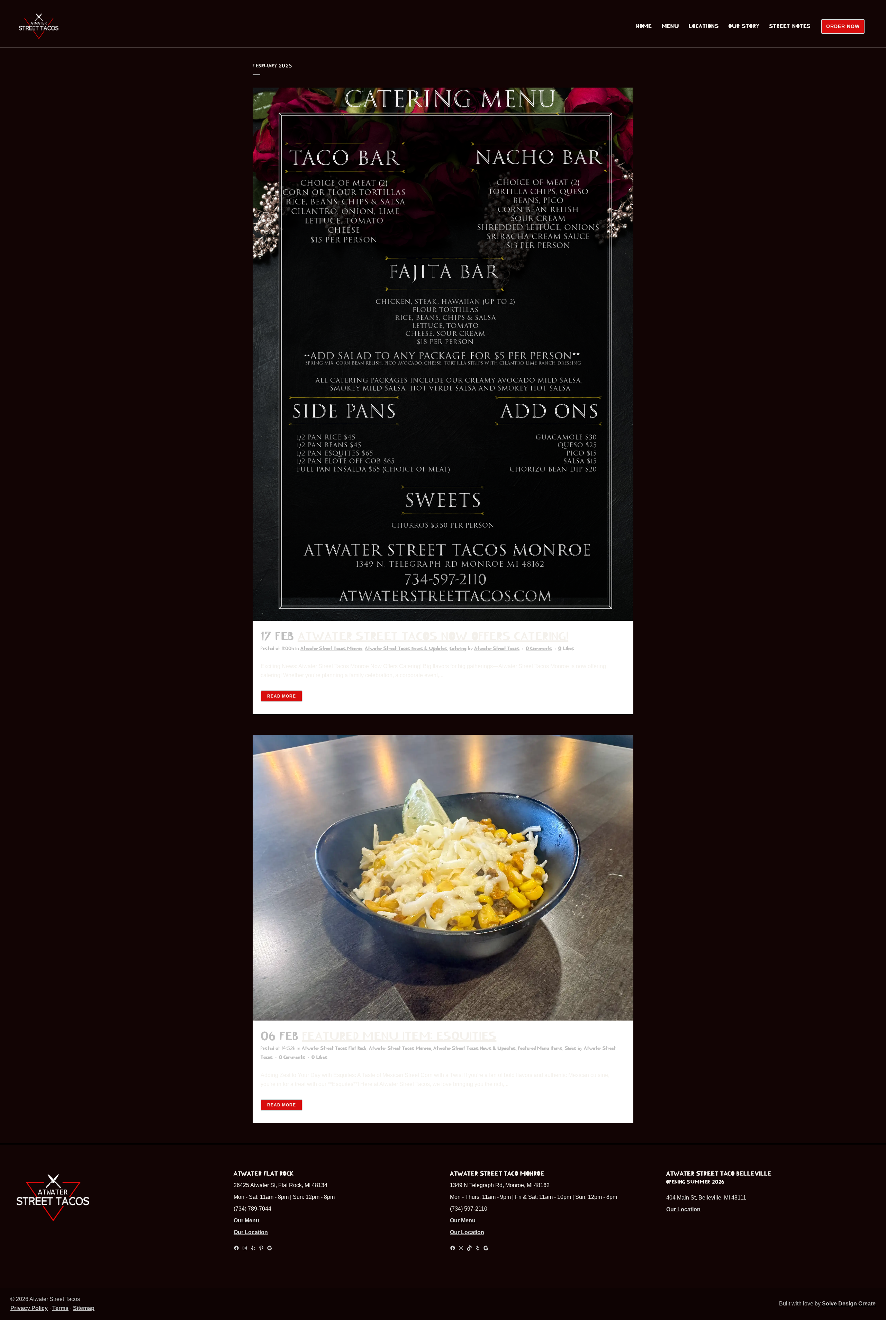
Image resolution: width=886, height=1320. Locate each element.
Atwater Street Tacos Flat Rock (334, 1048)
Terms (60, 1308)
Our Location (251, 1232)
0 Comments (539, 648)
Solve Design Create (849, 1303)
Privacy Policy (29, 1308)
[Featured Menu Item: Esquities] (443, 878)
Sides (570, 1048)
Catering (458, 648)
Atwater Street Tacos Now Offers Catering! (433, 636)
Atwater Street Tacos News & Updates (406, 648)
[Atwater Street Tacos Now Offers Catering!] (443, 354)
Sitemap (83, 1308)
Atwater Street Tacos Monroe (331, 648)
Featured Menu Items (540, 1048)
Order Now (843, 26)
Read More (281, 696)
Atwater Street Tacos (496, 648)
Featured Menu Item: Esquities (399, 1036)
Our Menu (246, 1220)
